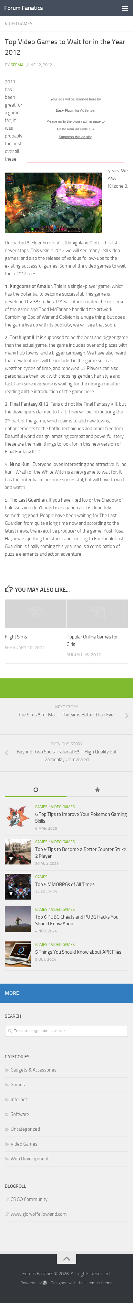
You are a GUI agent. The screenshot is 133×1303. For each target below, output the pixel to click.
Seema (17, 64)
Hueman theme (99, 1282)
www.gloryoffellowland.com (39, 1214)
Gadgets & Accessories (33, 1070)
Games (41, 807)
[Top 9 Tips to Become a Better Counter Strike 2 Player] (18, 851)
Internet (19, 1099)
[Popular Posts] (97, 790)
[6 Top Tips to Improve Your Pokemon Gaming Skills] (18, 816)
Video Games (19, 23)
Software (20, 1114)
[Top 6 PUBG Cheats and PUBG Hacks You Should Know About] (18, 919)
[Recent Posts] (35, 790)
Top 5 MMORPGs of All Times (65, 884)
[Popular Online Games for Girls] (97, 614)
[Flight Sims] (35, 614)
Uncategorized (25, 1129)
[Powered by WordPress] (45, 1283)
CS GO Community (29, 1199)
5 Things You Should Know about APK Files (78, 952)
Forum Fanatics (23, 8)
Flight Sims (16, 637)
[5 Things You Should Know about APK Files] (18, 954)
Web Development (30, 1159)
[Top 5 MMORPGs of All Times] (18, 887)
